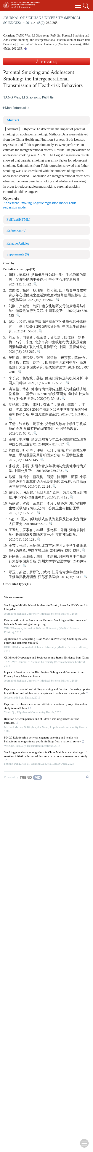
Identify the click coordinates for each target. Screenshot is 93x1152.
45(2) (40, 23)
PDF (48, 62)
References (16, 230)
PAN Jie (47, 97)
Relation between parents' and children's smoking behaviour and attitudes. (41, 721)
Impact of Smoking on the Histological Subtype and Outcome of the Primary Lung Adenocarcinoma (43, 674)
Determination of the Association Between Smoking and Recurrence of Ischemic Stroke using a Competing (45, 622)
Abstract (12, 120)
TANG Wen (11, 97)
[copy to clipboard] (25, 49)
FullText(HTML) (18, 220)
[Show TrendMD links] (87, 777)
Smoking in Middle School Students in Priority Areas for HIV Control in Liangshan (46, 607)
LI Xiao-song (31, 97)
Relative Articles (17, 244)
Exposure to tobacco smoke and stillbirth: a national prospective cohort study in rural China (46, 706)
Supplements (17, 254)
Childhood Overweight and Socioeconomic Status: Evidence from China (46, 657)
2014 (29, 23)
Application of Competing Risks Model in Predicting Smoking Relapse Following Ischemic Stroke (46, 641)
